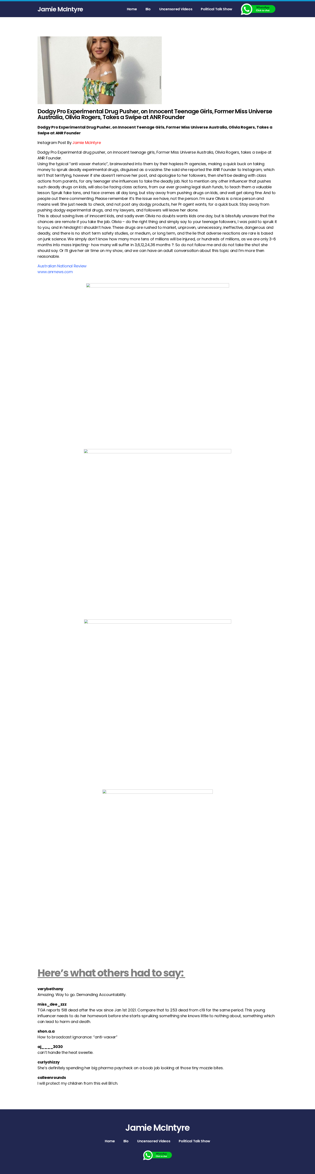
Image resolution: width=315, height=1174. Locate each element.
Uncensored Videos (175, 9)
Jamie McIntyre (60, 9)
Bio (148, 9)
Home (132, 9)
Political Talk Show (216, 9)
